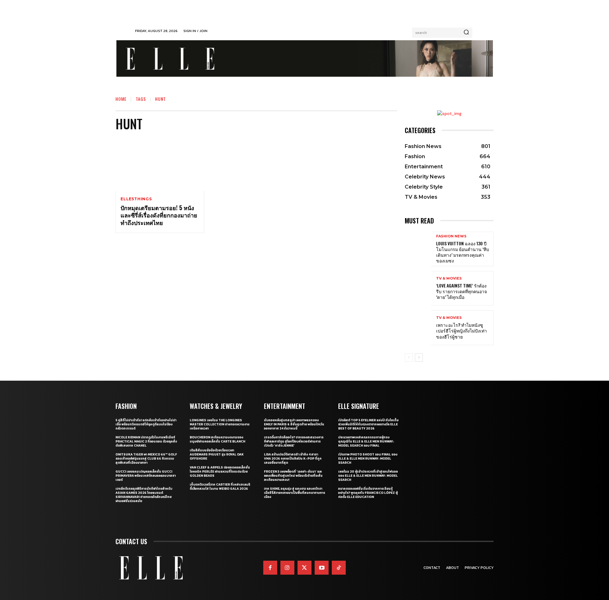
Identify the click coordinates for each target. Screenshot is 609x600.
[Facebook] (270, 568)
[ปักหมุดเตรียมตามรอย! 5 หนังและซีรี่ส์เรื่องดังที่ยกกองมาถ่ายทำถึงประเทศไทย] (159, 164)
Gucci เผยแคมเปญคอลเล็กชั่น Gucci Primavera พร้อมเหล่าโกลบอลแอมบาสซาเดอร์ (145, 475)
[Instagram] (287, 568)
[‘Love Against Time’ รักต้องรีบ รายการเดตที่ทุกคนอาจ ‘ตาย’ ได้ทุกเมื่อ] (418, 288)
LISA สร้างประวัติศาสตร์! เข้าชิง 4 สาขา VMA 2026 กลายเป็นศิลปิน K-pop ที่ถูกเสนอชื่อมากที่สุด (293, 458)
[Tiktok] (339, 568)
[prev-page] (409, 357)
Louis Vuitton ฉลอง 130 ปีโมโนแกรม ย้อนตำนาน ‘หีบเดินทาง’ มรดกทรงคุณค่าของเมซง (462, 252)
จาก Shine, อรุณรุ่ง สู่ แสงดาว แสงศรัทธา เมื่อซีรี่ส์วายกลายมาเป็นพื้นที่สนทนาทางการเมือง (294, 492)
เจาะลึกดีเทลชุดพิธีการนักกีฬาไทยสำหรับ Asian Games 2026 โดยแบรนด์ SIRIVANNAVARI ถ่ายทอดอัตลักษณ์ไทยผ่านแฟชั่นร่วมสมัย (143, 494)
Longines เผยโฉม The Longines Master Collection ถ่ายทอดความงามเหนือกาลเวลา (220, 424)
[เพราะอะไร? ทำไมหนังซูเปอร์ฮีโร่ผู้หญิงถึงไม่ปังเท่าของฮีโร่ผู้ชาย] (418, 327)
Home (121, 98)
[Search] (466, 33)
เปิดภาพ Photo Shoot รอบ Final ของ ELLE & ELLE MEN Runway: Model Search (367, 458)
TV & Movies (449, 278)
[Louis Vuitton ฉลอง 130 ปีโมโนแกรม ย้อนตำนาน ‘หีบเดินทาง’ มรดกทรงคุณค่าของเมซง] (418, 249)
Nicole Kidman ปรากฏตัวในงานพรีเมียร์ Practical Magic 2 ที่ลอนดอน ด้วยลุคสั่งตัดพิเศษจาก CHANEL (146, 441)
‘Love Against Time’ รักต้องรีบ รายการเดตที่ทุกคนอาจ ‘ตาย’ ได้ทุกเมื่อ (461, 291)
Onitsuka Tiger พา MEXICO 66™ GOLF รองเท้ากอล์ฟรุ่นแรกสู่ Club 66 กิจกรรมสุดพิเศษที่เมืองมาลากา (146, 458)
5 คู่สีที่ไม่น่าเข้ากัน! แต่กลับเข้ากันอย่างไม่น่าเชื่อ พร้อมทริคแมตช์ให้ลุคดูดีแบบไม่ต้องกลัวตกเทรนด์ (145, 424)
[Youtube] (322, 568)
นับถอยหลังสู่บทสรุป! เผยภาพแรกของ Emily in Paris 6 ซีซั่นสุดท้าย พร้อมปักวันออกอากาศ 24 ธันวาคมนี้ (294, 424)
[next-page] (419, 357)
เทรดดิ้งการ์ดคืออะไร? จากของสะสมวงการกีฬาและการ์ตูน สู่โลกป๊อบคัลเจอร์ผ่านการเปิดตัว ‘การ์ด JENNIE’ (294, 441)
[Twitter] (304, 568)
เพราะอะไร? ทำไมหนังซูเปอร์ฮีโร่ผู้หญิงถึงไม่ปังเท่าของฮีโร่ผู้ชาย (461, 330)
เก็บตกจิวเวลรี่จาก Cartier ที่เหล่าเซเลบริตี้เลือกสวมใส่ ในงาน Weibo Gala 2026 (220, 486)
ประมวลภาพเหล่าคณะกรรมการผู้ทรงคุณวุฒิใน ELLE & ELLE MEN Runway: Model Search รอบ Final (366, 441)
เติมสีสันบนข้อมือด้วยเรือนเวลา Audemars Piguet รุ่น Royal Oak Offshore (217, 454)
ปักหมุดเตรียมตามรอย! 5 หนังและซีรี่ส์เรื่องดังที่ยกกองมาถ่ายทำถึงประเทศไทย (159, 215)
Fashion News (451, 236)
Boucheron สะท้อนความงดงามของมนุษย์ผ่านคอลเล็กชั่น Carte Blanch (217, 439)
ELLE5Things (136, 199)
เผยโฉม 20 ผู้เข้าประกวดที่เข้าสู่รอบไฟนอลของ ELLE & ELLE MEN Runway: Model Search (368, 475)
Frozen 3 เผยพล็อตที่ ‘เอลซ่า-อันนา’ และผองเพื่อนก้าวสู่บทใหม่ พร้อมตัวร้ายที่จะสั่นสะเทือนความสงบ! (293, 475)
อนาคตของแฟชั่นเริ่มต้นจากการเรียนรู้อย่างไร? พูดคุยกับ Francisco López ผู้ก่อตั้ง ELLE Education (368, 492)
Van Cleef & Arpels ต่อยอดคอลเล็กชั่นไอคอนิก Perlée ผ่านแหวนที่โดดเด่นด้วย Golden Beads (220, 471)
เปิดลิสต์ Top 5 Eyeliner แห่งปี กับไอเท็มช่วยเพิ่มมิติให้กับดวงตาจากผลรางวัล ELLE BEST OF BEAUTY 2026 (368, 424)
